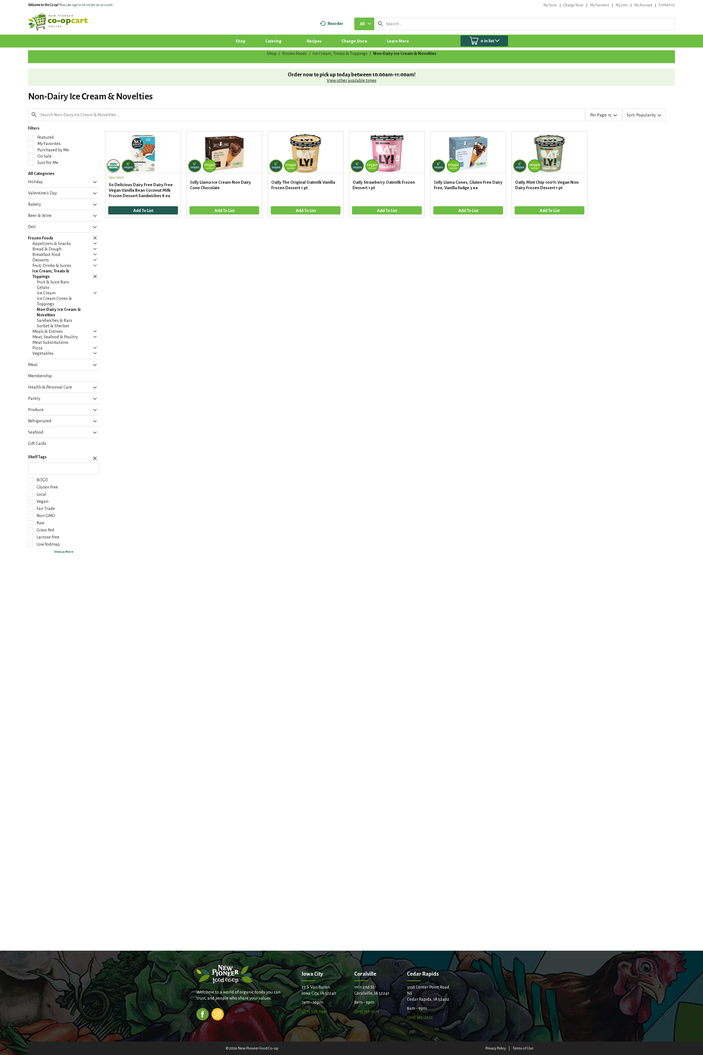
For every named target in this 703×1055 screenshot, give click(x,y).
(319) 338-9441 (314, 1011)
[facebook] (202, 1013)
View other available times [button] (351, 80)
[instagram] (217, 1013)
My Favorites (599, 5)
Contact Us (667, 5)
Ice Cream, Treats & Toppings (340, 53)
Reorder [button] (335, 23)
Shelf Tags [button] (37, 457)
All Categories (41, 173)
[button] (93, 182)
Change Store (573, 5)
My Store (550, 5)
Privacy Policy (495, 1048)
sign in (76, 5)
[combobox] (364, 24)
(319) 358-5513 (366, 1011)
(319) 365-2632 (420, 1017)
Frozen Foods (294, 53)
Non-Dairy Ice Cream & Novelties (404, 53)
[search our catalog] (380, 24)
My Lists (622, 5)
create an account (99, 5)
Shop (272, 53)
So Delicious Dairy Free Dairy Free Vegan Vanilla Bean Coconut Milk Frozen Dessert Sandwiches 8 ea (141, 190)
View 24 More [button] (63, 551)
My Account (643, 5)
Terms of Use (523, 1048)
